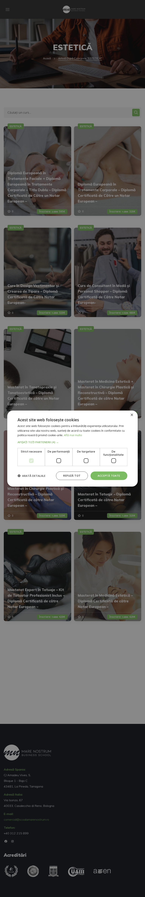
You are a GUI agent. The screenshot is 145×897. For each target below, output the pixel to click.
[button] (72, 442)
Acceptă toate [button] (109, 475)
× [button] (131, 414)
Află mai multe (73, 435)
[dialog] (72, 448)
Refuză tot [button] (71, 475)
